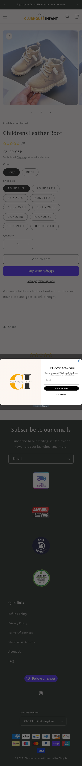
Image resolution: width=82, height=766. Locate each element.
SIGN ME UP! (61, 389)
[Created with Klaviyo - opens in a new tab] (41, 406)
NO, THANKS (62, 395)
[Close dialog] (79, 361)
